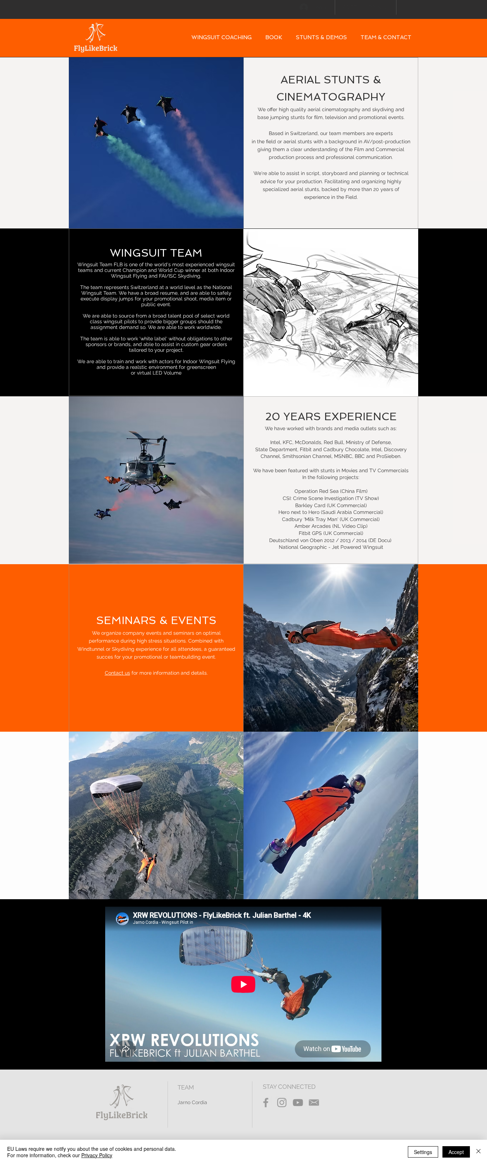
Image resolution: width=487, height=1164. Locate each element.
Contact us (117, 673)
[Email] (314, 1102)
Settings (423, 1151)
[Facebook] (266, 1102)
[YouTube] (298, 1102)
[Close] (478, 1151)
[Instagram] (282, 1102)
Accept (456, 1151)
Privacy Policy (96, 1155)
